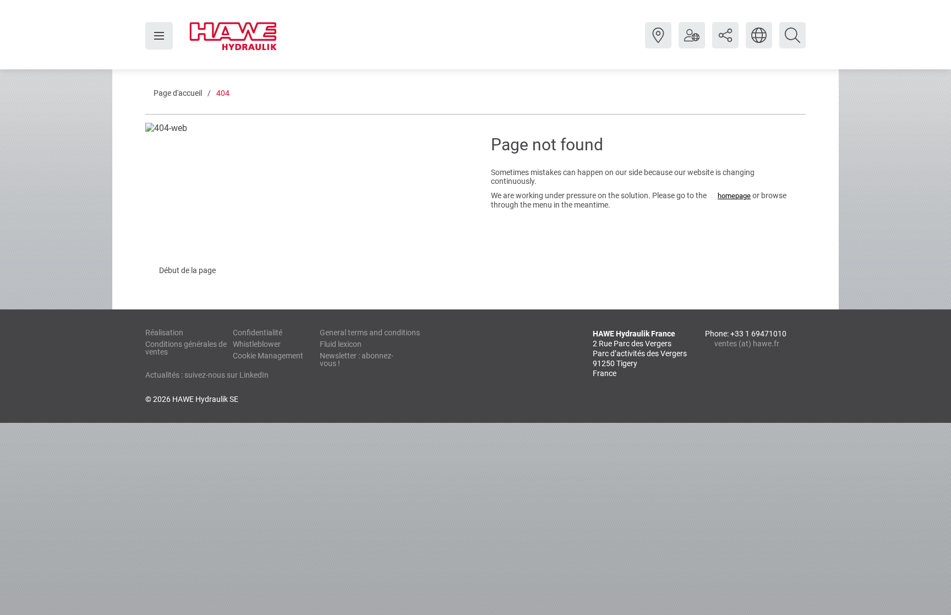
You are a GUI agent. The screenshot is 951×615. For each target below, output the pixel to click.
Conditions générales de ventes (186, 348)
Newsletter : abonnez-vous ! (356, 359)
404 (222, 93)
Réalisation (164, 332)
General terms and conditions (370, 332)
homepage (734, 196)
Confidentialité (257, 332)
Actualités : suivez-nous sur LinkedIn (207, 375)
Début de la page (187, 270)
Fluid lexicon (341, 344)
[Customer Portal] (692, 43)
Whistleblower (257, 344)
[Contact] (658, 43)
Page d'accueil (178, 93)
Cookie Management (268, 356)
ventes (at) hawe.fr (746, 343)
